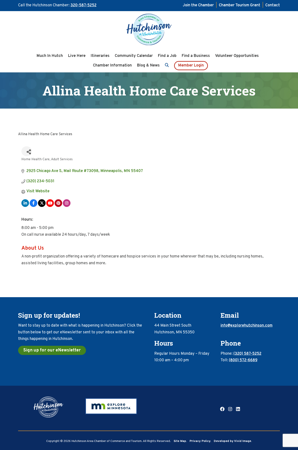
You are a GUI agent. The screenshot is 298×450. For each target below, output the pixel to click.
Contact (272, 5)
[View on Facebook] (33, 205)
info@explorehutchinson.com (246, 325)
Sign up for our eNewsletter (52, 350)
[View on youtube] (50, 205)
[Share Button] (26, 151)
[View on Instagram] (66, 205)
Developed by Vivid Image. (233, 441)
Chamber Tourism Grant (239, 5)
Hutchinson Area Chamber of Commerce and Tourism (149, 30)
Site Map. (180, 441)
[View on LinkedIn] (25, 205)
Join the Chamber (198, 5)
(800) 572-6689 (243, 360)
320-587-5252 (83, 5)
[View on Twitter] (42, 205)
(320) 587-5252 (247, 353)
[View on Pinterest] (58, 205)
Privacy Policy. (200, 441)
